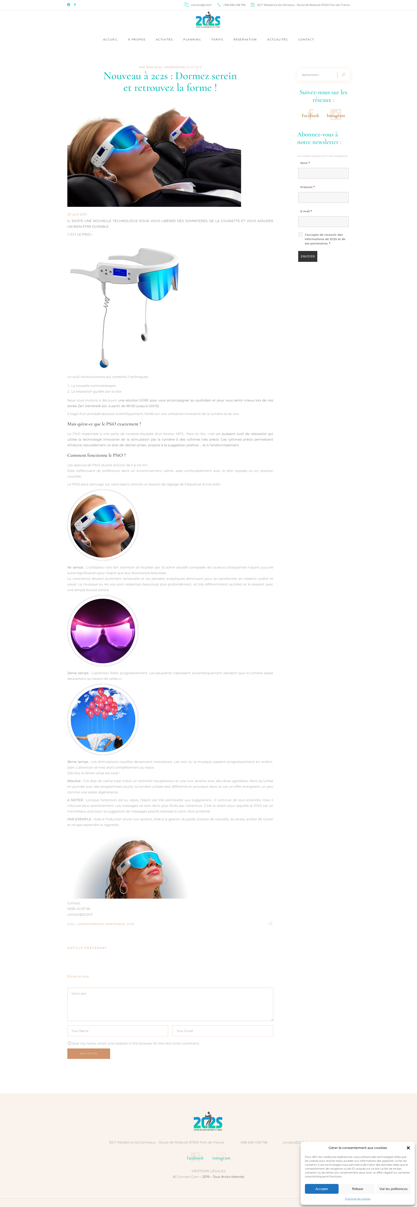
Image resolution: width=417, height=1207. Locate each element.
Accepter (321, 1189)
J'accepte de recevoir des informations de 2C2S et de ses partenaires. (325, 239)
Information (174, 67)
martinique (115, 924)
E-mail (306, 211)
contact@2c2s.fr (295, 1142)
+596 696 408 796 (253, 1142)
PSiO (130, 924)
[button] (408, 1148)
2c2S (70, 924)
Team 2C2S (154, 67)
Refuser (357, 1189)
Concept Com (188, 1177)
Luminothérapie (90, 924)
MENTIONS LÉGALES (208, 1171)
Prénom (307, 187)
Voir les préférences (393, 1189)
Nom (305, 163)
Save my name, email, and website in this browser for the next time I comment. (136, 1043)
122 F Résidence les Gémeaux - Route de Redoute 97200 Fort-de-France (166, 1142)
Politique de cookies (358, 1198)
